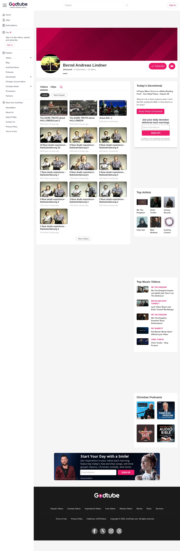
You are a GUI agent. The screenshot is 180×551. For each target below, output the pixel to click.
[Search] (127, 5)
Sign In (10, 45)
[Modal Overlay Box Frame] (90, 275)
